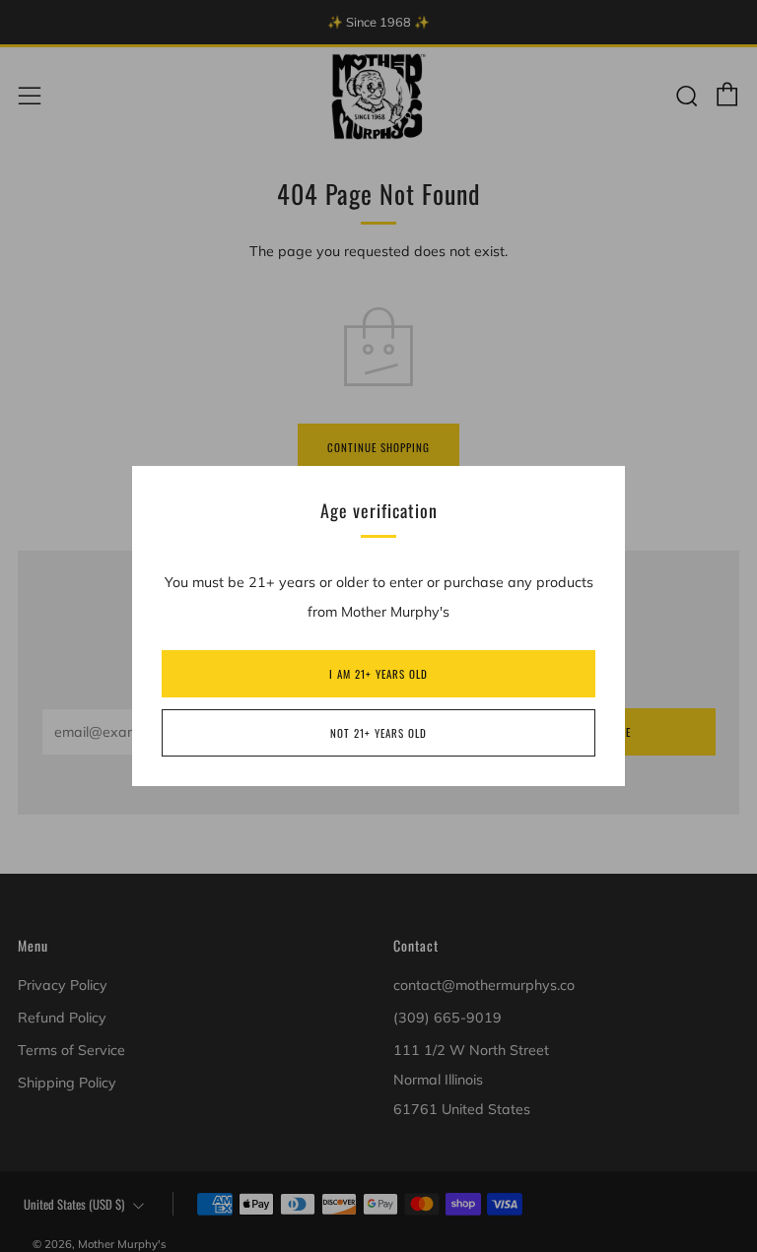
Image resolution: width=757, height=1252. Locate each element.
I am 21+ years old (378, 674)
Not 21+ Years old (378, 733)
